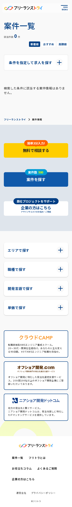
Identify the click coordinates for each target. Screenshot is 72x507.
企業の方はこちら (23, 479)
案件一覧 (17, 458)
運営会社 (21, 492)
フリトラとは (37, 458)
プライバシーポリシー (43, 492)
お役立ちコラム (22, 468)
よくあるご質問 (47, 468)
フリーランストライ (15, 119)
